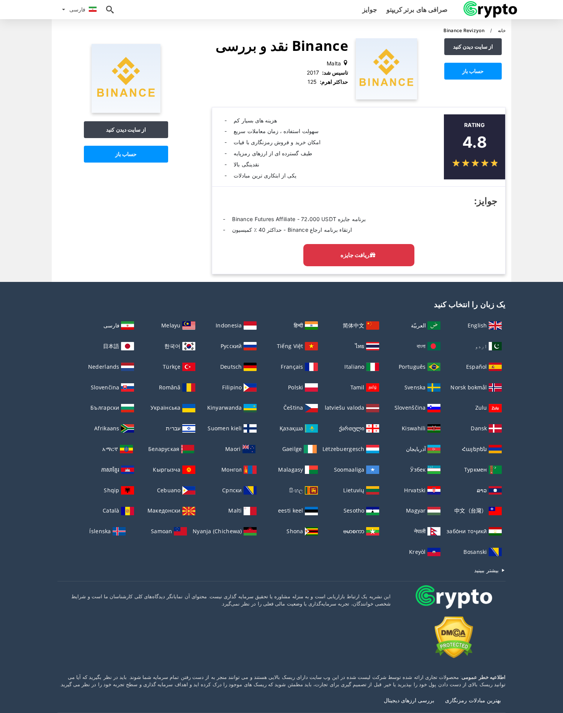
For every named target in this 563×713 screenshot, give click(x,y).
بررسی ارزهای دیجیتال (409, 700)
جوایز (369, 9)
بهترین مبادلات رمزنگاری (473, 700)
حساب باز (473, 71)
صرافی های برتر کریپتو (416, 9)
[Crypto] (454, 604)
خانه (501, 30)
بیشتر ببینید (487, 570)
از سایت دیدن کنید (473, 46)
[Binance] (126, 110)
